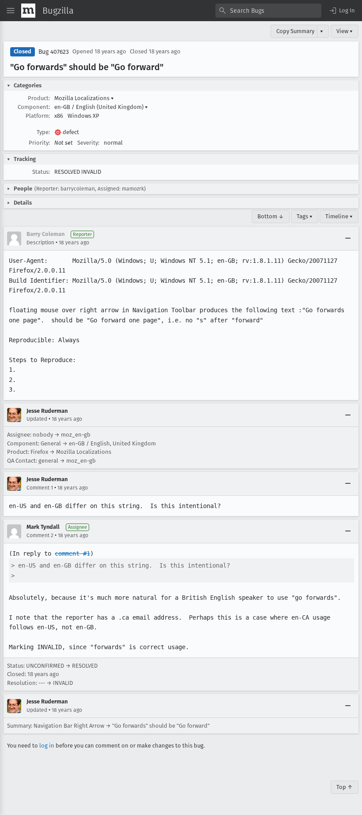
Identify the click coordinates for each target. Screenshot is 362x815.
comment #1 (72, 553)
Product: (39, 98)
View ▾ (344, 31)
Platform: (38, 115)
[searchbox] (268, 11)
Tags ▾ (305, 216)
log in (46, 745)
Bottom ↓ (270, 216)
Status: (41, 171)
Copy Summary (295, 31)
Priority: (39, 142)
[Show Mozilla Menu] (28, 11)
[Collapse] (348, 239)
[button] (341, 11)
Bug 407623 (53, 52)
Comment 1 (39, 488)
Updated (36, 419)
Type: (43, 132)
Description (40, 242)
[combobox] (268, 11)
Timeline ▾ (339, 216)
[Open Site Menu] (11, 11)
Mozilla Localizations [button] (84, 98)
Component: (34, 107)
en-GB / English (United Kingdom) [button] (101, 107)
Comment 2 (39, 535)
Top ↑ (344, 787)
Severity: (88, 142)
